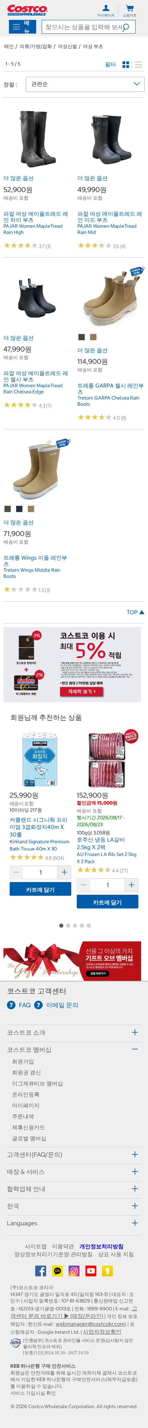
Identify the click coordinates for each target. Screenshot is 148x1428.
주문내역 (23, 1116)
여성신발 (67, 46)
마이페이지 (26, 1105)
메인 (9, 46)
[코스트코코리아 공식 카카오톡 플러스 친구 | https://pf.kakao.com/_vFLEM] (58, 1273)
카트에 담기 (40, 889)
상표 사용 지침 (116, 1254)
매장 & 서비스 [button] (26, 1172)
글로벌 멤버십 (29, 1138)
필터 (110, 64)
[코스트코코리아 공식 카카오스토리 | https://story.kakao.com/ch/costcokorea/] (107, 1273)
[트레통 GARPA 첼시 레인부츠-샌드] (93, 337)
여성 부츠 (93, 46)
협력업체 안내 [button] (26, 1189)
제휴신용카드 (28, 1127)
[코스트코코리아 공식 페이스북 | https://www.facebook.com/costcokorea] (41, 1273)
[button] (128, 26)
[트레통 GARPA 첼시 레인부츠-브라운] (81, 337)
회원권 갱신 (26, 1072)
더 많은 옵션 (18, 178)
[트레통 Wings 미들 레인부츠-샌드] (31, 509)
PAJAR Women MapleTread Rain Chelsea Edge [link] (33, 388)
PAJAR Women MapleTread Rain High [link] (33, 229)
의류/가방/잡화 (36, 46)
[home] (27, 10)
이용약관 (63, 1246)
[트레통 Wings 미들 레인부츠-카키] (7, 509)
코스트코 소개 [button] (26, 1032)
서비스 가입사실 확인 (33, 1393)
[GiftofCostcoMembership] (72, 977)
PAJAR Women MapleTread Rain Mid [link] (107, 229)
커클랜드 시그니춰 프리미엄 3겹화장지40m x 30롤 (38, 827)
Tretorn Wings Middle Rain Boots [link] (32, 573)
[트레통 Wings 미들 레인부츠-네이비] (19, 509)
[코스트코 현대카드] (72, 698)
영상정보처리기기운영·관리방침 (53, 1254)
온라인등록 (26, 1094)
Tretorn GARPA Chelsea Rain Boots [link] (108, 401)
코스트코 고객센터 (36, 991)
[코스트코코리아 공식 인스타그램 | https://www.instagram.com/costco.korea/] (74, 1273)
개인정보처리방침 (102, 1246)
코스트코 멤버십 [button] (29, 1050)
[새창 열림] (16, 1344)
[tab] (74, 1032)
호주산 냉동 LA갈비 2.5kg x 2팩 (101, 843)
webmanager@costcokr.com (90, 1323)
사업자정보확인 (102, 1331)
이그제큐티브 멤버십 (37, 1083)
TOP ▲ (136, 612)
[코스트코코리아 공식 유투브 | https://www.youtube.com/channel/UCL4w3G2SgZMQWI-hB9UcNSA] (91, 1273)
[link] (37, 168)
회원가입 (23, 1061)
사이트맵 (36, 1246)
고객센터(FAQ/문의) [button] (34, 1154)
